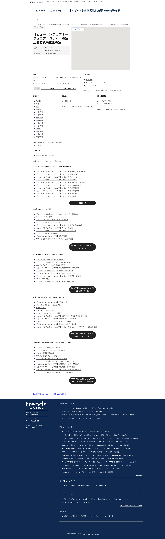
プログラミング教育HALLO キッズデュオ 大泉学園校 (54, 239)
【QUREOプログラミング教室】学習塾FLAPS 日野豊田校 (56, 319)
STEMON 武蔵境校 (42, 279)
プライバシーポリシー (88, 534)
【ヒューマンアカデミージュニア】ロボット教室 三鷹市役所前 (58, 276)
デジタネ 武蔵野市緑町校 (45, 353)
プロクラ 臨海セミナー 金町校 (46, 233)
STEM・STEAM (91, 85)
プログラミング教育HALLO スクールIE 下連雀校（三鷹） (56, 282)
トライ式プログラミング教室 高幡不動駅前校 (52, 220)
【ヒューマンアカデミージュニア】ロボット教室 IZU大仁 (56, 180)
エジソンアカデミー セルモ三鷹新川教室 (50, 265)
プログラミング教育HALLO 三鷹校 (48, 348)
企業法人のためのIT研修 (32, 413)
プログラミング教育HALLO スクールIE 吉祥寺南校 (53, 262)
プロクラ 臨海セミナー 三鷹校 (46, 356)
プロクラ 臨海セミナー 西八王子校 (48, 222)
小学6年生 (39, 126)
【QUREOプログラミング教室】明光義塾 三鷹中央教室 (55, 273)
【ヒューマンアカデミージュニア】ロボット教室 (75, 24)
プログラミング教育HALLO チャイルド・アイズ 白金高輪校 (57, 214)
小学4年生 (39, 120)
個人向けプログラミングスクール (34, 426)
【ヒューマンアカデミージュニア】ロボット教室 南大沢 (56, 228)
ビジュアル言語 (105, 101)
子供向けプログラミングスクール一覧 (52, 24)
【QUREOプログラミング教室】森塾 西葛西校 (52, 236)
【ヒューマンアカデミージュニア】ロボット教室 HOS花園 (57, 174)
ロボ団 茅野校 (41, 308)
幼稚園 (38, 101)
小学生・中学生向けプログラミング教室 (131, 506)
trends (39, 24)
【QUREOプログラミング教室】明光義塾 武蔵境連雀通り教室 (58, 268)
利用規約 (97, 534)
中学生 (38, 129)
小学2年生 (39, 115)
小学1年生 (39, 112)
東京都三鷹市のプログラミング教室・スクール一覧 (82, 289)
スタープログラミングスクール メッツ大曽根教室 (53, 321)
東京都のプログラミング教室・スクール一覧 (82, 246)
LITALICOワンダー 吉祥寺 (45, 310)
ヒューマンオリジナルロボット (111, 104)
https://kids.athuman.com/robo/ (47, 156)
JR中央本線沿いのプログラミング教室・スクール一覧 (82, 335)
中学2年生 (39, 134)
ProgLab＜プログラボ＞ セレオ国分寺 (49, 313)
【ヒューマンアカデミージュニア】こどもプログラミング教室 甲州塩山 (61, 316)
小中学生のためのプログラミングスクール (36, 420)
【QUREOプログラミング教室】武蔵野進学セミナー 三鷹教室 (58, 364)
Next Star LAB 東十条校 (44, 217)
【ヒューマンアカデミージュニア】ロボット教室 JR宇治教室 (57, 191)
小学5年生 (39, 123)
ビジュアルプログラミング (95, 82)
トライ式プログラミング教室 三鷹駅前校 (50, 260)
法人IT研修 (139, 475)
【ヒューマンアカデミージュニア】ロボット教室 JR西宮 (56, 196)
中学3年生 (39, 137)
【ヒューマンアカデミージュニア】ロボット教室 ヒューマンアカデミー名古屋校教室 (66, 327)
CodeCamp (138, 489)
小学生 (38, 109)
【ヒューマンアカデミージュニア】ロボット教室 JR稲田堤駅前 (58, 185)
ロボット (89, 80)
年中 (37, 104)
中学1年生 (39, 131)
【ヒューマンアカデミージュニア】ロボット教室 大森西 (56, 231)
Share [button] (39, 19)
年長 (37, 107)
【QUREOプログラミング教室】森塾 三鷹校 (51, 359)
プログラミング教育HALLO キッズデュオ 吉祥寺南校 (54, 271)
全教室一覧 (83, 203)
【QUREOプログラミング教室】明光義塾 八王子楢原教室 (56, 324)
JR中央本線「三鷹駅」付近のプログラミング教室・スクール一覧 (82, 380)
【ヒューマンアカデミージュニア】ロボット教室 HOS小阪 (57, 177)
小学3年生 (39, 118)
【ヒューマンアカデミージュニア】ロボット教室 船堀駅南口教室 (59, 225)
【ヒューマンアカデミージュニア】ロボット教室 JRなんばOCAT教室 (60, 182)
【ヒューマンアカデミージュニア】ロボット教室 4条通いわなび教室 (60, 171)
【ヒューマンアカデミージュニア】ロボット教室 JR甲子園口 (57, 193)
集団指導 (68, 101)
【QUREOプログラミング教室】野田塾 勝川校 (52, 302)
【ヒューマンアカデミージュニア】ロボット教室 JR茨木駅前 (57, 188)
